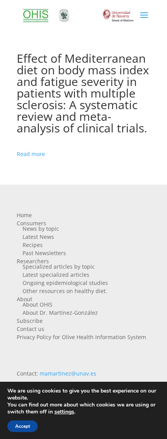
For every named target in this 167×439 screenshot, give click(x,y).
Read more (31, 154)
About (24, 299)
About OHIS (37, 304)
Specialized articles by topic (59, 266)
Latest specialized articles (56, 274)
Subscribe (30, 320)
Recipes (33, 245)
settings (64, 411)
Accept (22, 426)
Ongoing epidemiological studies (65, 282)
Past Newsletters (44, 253)
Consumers (31, 223)
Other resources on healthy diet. (65, 291)
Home (24, 215)
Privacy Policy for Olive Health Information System (81, 337)
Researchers (33, 261)
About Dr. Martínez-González (60, 312)
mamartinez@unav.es (68, 373)
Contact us (30, 329)
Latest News (38, 236)
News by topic (41, 228)
